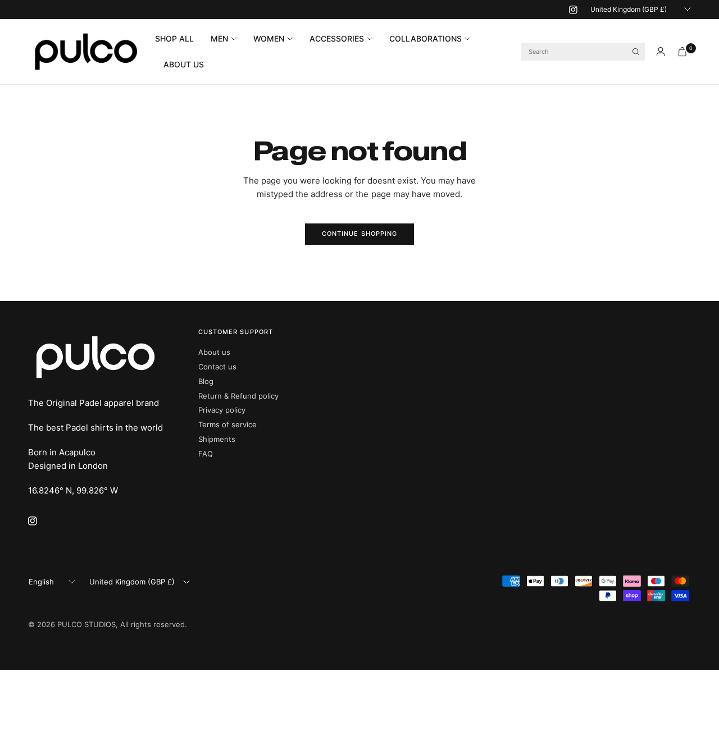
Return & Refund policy (238, 395)
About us (214, 352)
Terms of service (227, 424)
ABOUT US (183, 64)
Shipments (216, 439)
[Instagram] (573, 9)
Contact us (217, 366)
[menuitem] (178, 39)
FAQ (205, 453)
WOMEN (268, 38)
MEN (219, 38)
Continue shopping (360, 233)
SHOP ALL (174, 38)
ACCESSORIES (337, 38)
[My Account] (661, 52)
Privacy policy (221, 409)
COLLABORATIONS (425, 38)
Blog (205, 381)
